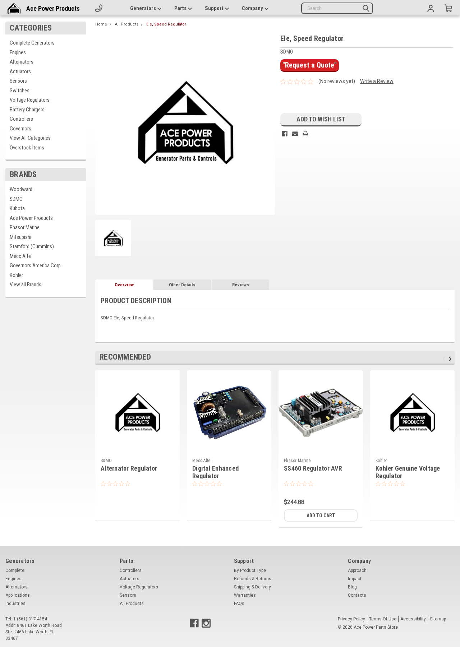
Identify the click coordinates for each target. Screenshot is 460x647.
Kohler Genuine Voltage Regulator (408, 472)
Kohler (16, 275)
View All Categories (30, 138)
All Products (126, 24)
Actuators (20, 71)
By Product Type (250, 570)
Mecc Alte (20, 256)
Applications (17, 595)
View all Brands (25, 284)
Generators (143, 8)
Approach (357, 570)
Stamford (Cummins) (32, 246)
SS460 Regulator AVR (313, 468)
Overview (124, 284)
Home (101, 24)
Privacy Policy (351, 618)
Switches (19, 90)
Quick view (229, 449)
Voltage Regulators (30, 100)
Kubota (17, 208)
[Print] (305, 134)
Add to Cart (321, 515)
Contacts (357, 595)
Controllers (21, 119)
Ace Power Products (53, 8)
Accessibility (413, 618)
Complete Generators (32, 43)
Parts (181, 8)
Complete (14, 570)
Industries (15, 603)
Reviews (240, 284)
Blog (352, 587)
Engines (18, 52)
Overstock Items (27, 147)
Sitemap (438, 618)
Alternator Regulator (129, 468)
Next (451, 358)
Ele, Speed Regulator (166, 24)
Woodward (21, 189)
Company (253, 8)
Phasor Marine (25, 227)
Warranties (245, 595)
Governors (20, 128)
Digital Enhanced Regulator (215, 472)
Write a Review (377, 81)
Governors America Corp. (36, 265)
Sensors (18, 81)
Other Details (182, 284)
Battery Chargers (27, 109)
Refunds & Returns (252, 578)
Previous (444, 358)
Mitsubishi (20, 237)
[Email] (295, 134)
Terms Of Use (382, 618)
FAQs (239, 603)
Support (215, 8)
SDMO (16, 199)
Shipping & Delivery (252, 587)
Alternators (21, 62)
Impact (355, 578)
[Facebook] (285, 134)
